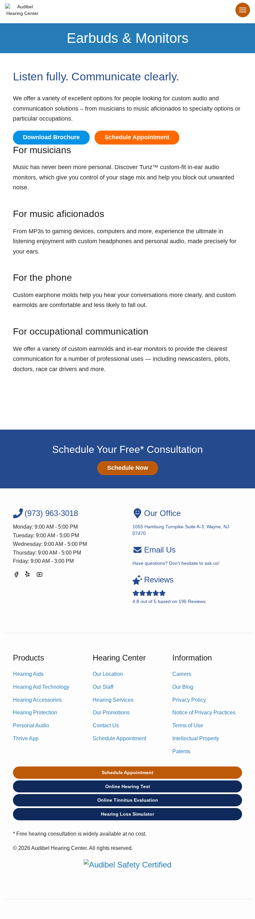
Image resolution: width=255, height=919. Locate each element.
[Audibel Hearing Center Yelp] (28, 575)
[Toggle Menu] (242, 10)
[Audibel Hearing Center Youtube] (39, 575)
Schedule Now (127, 467)
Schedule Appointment (137, 137)
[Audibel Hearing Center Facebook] (16, 575)
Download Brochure (51, 137)
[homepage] (22, 11)
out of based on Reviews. (169, 589)
